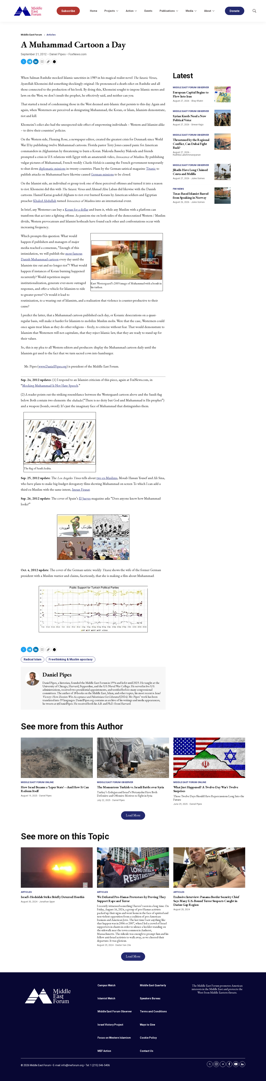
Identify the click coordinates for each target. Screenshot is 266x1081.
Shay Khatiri (197, 101)
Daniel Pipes (57, 54)
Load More (133, 815)
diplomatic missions (52, 168)
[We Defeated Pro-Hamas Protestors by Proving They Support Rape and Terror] (133, 867)
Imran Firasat (81, 489)
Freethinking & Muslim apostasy (70, 659)
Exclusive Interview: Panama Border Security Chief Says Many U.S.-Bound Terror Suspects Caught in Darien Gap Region (206, 901)
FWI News (178, 188)
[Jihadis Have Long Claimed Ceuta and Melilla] (222, 172)
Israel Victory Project (110, 1024)
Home (93, 10)
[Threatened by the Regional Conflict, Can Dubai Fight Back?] (222, 141)
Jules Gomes (198, 178)
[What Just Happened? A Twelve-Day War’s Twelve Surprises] (209, 758)
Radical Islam (32, 659)
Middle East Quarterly (153, 985)
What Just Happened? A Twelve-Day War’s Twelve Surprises (205, 789)
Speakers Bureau (150, 998)
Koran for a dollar (76, 209)
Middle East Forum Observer (191, 87)
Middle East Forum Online (37, 782)
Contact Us (146, 1050)
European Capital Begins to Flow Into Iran (190, 94)
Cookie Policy (148, 1037)
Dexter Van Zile (123, 945)
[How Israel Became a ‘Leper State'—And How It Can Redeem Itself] (57, 758)
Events (148, 10)
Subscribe (68, 11)
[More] (117, 10)
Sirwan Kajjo (197, 124)
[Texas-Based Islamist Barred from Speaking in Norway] (222, 195)
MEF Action (104, 1050)
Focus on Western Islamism (114, 1037)
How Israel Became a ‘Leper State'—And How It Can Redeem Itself (55, 789)
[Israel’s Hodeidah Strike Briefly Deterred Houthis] (57, 867)
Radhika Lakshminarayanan (187, 155)
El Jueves (85, 498)
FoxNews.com (77, 54)
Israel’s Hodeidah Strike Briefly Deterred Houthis (53, 897)
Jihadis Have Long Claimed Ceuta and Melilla (190, 172)
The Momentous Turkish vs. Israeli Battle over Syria (130, 787)
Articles (51, 34)
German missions (102, 174)
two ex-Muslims (106, 478)
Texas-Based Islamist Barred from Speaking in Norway (190, 195)
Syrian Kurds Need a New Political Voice (189, 118)
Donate (235, 11)
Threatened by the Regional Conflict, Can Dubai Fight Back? (191, 144)
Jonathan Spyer (47, 901)
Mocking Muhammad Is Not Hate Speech (50, 385)
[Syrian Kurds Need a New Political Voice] (222, 118)
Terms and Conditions (153, 1011)
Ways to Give (147, 1024)
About (207, 10)
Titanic (151, 168)
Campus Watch (106, 985)
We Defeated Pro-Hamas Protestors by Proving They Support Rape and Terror (131, 899)
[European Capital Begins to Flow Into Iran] (222, 94)
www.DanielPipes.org (53, 366)
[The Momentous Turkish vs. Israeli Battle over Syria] (133, 758)
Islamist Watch (106, 998)
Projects (109, 10)
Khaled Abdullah (44, 201)
